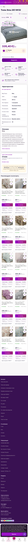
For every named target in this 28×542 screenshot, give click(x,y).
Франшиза (3, 481)
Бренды (2, 484)
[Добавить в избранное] (11, 180)
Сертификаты (4, 461)
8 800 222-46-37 (4, 497)
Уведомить (14, 60)
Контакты (3, 436)
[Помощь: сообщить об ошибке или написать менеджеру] (25, 534)
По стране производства (6, 410)
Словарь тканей (4, 468)
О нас (2, 426)
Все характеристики (6, 89)
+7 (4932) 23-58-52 (5, 498)
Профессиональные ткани (6, 391)
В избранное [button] (24, 13)
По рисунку (3, 407)
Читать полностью (6, 148)
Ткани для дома (4, 381)
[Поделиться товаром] (25, 17)
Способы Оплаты (4, 446)
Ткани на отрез (4, 419)
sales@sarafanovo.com (6, 500)
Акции (2, 416)
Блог (2, 429)
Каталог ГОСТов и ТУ (5, 471)
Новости (3, 487)
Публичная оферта (5, 458)
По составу (3, 400)
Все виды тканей (4, 397)
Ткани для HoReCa (5, 394)
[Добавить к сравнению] (11, 183)
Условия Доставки (5, 443)
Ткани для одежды (5, 385)
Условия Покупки (5, 452)
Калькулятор (4, 465)
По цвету (3, 403)
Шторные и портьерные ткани (7, 388)
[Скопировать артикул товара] (10, 17)
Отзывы (2, 432)
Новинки (3, 413)
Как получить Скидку (5, 449)
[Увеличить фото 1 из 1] (14, 32)
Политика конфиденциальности (8, 455)
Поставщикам (4, 490)
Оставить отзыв (5, 161)
